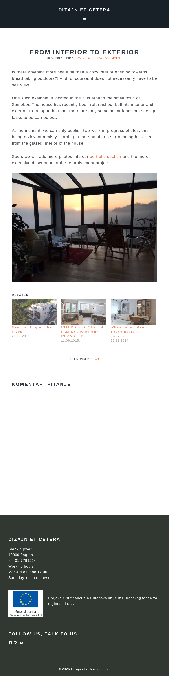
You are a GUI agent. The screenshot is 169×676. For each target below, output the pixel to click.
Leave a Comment (109, 58)
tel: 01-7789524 (22, 560)
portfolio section (105, 156)
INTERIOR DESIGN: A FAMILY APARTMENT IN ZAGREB (82, 331)
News (95, 359)
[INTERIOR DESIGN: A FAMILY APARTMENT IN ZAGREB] (83, 312)
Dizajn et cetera (84, 9)
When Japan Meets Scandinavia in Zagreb (129, 331)
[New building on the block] (34, 312)
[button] (84, 227)
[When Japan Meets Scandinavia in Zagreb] (133, 312)
